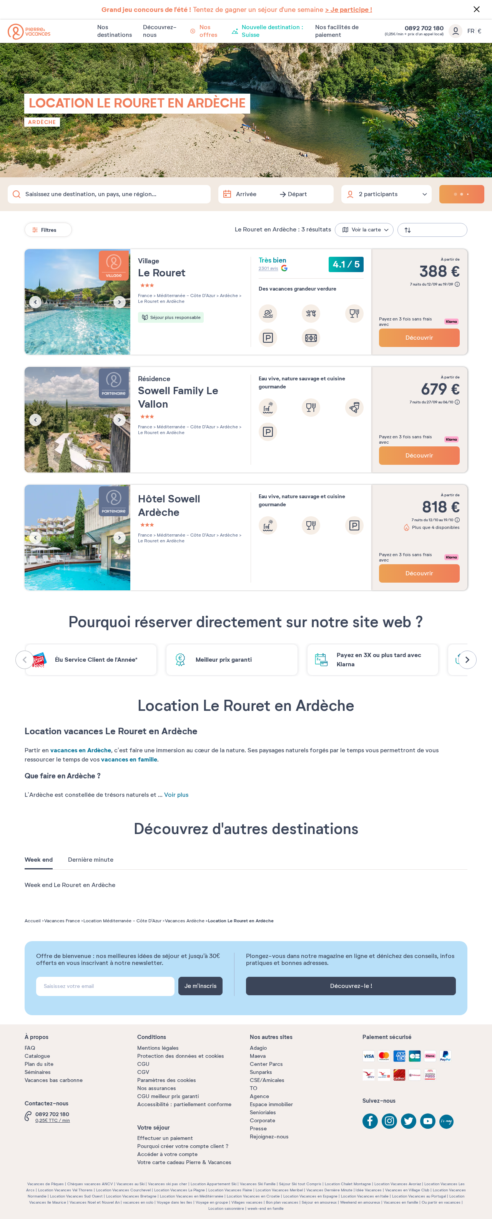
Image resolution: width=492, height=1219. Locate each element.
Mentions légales (158, 1048)
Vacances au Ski (130, 1183)
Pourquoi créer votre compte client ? (182, 1146)
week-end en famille (266, 1208)
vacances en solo (138, 1202)
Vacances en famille (401, 1202)
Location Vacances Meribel (279, 1190)
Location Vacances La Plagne (179, 1190)
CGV (143, 1072)
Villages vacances (247, 1202)
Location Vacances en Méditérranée (191, 1196)
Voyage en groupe (212, 1202)
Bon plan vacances (282, 1202)
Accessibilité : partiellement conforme (184, 1104)
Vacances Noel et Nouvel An (95, 1202)
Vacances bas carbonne (54, 1080)
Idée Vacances (369, 1190)
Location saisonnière (226, 1208)
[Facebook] (370, 1121)
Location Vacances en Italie (365, 1196)
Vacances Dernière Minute (329, 1190)
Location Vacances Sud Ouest (76, 1196)
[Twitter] (408, 1121)
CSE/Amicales (267, 1080)
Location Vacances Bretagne (131, 1196)
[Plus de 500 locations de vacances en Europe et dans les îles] (29, 31)
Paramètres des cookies (166, 1080)
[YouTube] (427, 1121)
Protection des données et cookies (180, 1056)
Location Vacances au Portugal (419, 1196)
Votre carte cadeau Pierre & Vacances (184, 1162)
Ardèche (42, 122)
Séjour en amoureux (319, 1202)
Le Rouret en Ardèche (161, 301)
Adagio (258, 1048)
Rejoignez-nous (269, 1136)
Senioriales (263, 1112)
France (145, 295)
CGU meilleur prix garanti (168, 1096)
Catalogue (37, 1056)
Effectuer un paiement (165, 1138)
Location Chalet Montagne (348, 1183)
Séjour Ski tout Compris (300, 1183)
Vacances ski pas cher (167, 1183)
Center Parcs (266, 1064)
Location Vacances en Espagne (310, 1196)
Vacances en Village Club (407, 1190)
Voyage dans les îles (174, 1202)
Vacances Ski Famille (258, 1183)
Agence (259, 1096)
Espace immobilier (271, 1104)
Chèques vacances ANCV (90, 1183)
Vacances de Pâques (45, 1183)
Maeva (258, 1056)
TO (253, 1088)
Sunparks (261, 1072)
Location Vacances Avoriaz (397, 1183)
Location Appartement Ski (213, 1183)
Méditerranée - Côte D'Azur (185, 295)
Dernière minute (90, 860)
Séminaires (38, 1072)
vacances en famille (129, 759)
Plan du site (39, 1064)
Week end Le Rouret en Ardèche (70, 885)
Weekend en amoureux (360, 1202)
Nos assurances (156, 1088)
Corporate (262, 1120)
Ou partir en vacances (441, 1202)
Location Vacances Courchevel (123, 1190)
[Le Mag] (447, 1122)
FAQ (30, 1048)
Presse (258, 1128)
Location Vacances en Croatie (253, 1196)
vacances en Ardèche (80, 750)
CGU (143, 1064)
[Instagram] (389, 1121)
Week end (39, 860)
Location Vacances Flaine (230, 1190)
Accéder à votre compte (167, 1154)
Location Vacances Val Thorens (65, 1190)
